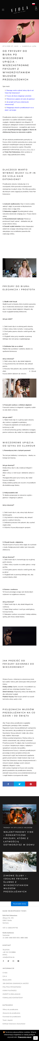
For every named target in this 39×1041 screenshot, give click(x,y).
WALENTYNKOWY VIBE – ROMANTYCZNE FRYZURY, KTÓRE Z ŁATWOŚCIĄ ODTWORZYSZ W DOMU (19, 838)
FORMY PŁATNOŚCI (10, 991)
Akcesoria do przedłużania (11, 1013)
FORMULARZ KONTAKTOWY (13, 998)
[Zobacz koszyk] (36, 9)
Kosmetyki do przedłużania (12, 1017)
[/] (19, 7)
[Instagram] (13, 961)
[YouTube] (18, 961)
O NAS (5, 973)
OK (35, 1038)
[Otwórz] (3, 9)
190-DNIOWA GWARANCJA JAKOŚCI (16, 983)
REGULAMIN (7, 980)
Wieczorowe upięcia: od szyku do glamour (20, 99)
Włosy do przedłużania (10, 1009)
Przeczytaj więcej (24, 1037)
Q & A (5, 976)
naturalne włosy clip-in (27, 149)
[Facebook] (3, 961)
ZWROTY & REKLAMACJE (11, 994)
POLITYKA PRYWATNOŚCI (12, 987)
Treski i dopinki (8, 1020)
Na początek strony (19, 904)
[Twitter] (8, 961)
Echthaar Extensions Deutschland (14, 1024)
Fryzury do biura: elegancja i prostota (18, 96)
